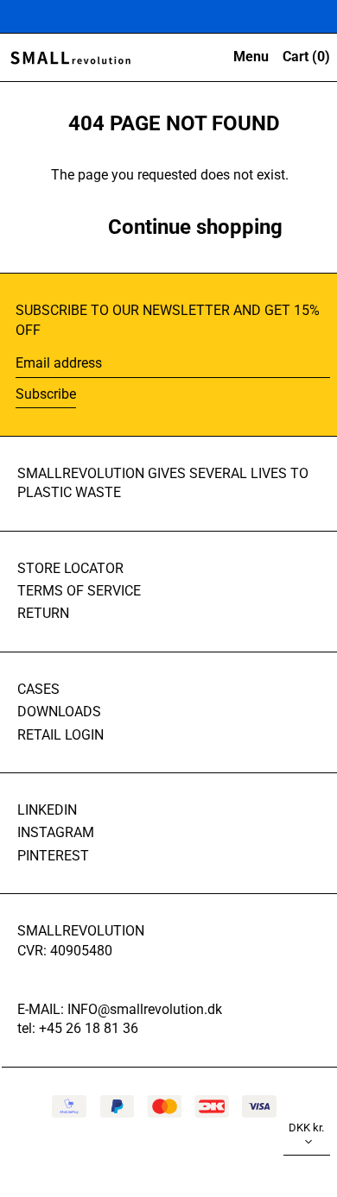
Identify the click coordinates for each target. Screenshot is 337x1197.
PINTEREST (53, 855)
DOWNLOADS (59, 711)
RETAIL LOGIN (60, 735)
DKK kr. (306, 1127)
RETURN (43, 613)
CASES (38, 689)
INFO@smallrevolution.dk (144, 1009)
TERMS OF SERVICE (79, 591)
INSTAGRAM (55, 832)
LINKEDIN (47, 810)
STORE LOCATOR (70, 568)
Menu (251, 56)
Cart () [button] (306, 56)
